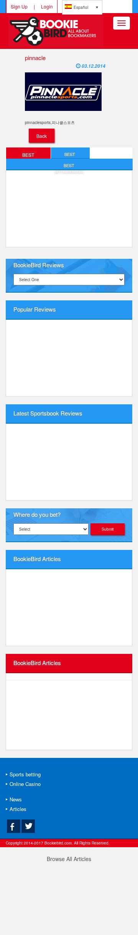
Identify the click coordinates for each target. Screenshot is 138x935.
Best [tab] (28, 155)
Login (47, 6)
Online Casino (25, 784)
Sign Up (19, 6)
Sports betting (25, 774)
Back (41, 135)
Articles (18, 809)
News (16, 799)
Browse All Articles (69, 859)
